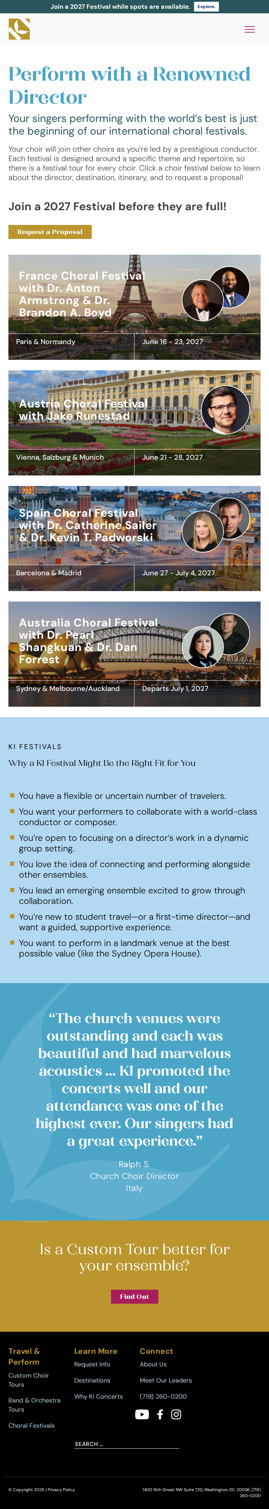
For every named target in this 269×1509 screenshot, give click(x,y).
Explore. (206, 6)
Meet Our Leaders (166, 1380)
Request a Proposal (50, 232)
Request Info (92, 1364)
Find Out (134, 1296)
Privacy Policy (61, 1489)
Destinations (92, 1380)
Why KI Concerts (98, 1396)
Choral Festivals (31, 1425)
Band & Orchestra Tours (34, 1405)
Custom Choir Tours (28, 1380)
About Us (153, 1364)
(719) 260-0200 (163, 1396)
